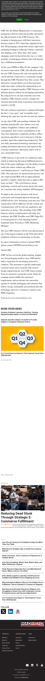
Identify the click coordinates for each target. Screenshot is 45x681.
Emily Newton (7, 524)
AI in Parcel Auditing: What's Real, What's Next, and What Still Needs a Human (22, 563)
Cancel (17, 648)
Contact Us (5, 645)
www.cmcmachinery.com (21, 297)
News (18, 308)
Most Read (3, 539)
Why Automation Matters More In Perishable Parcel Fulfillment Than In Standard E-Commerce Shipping (22, 583)
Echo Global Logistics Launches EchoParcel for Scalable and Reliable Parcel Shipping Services (21, 577)
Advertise (4, 637)
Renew (17, 643)
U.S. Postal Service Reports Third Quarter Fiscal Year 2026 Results (22, 354)
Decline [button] (27, 20)
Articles (4, 483)
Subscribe (18, 637)
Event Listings (6, 643)
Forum (30, 634)
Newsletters (19, 640)
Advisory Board (32, 640)
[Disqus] (22, 390)
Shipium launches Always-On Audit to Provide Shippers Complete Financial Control (19, 321)
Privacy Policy (15, 9)
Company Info (5, 634)
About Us (4, 640)
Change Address (20, 645)
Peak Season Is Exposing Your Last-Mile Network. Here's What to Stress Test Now (22, 570)
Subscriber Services (21, 634)
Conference (31, 637)
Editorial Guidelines (7, 650)
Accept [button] (19, 20)
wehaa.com (24, 677)
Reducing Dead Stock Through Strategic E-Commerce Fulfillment (17, 517)
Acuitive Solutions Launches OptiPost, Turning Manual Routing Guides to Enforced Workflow (19, 313)
